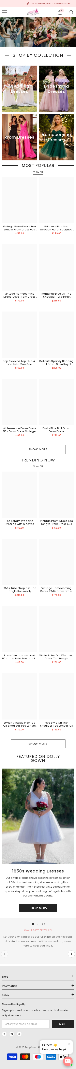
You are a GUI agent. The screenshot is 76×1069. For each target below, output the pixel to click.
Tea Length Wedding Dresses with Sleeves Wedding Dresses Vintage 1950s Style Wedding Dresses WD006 (19, 522)
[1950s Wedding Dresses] (38, 816)
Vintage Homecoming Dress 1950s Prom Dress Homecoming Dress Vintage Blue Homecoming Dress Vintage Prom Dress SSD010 (19, 295)
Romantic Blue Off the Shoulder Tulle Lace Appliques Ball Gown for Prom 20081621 (56, 295)
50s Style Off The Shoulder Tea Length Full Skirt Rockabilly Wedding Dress (56, 724)
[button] (71, 954)
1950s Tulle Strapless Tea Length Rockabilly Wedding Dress (19, 590)
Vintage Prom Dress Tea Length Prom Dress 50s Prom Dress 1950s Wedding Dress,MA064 (19, 228)
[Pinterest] (12, 1034)
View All (38, 172)
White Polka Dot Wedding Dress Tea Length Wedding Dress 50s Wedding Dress (56, 657)
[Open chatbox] (68, 1061)
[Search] (71, 12)
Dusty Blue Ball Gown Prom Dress (57, 430)
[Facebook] (4, 1034)
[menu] (4, 12)
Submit (63, 1024)
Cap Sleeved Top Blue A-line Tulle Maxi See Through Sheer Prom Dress (19, 363)
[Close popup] (69, 1044)
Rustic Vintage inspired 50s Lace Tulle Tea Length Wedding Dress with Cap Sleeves (19, 657)
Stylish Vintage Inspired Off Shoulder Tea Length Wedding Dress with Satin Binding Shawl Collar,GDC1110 (19, 724)
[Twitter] (19, 1034)
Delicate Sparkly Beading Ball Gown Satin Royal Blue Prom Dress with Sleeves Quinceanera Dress (56, 363)
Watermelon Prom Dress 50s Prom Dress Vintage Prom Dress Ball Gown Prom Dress (19, 430)
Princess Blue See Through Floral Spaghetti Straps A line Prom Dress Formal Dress (56, 228)
